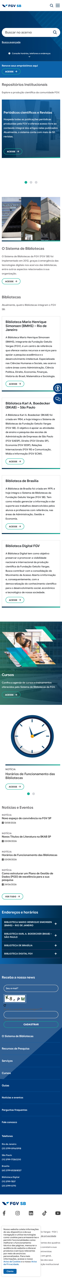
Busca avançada (11, 42)
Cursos (6, 1073)
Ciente (10, 1271)
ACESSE (13, 384)
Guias (5, 1085)
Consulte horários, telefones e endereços (31, 53)
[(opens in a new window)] (57, 398)
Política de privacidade (44, 1236)
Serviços (7, 1060)
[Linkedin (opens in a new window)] (31, 1213)
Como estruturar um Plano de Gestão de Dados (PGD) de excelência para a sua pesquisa (27, 877)
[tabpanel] (31, 131)
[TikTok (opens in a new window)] (44, 1213)
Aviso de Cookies (12, 1261)
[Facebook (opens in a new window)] (4, 1213)
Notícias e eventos (12, 1097)
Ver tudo (10, 896)
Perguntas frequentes (14, 1110)
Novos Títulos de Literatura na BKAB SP (26, 836)
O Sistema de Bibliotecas (17, 1036)
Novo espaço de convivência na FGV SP (26, 818)
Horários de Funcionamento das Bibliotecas (30, 776)
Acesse (9, 71)
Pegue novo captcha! (5, 1005)
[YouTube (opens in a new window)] (58, 1213)
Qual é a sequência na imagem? (22, 1009)
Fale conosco (9, 1122)
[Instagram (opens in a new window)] (17, 1213)
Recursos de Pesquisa (15, 1048)
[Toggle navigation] (58, 5)
